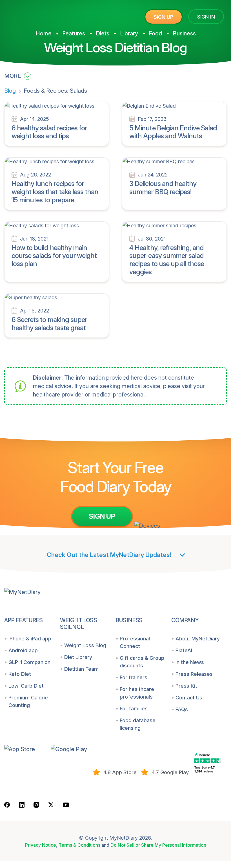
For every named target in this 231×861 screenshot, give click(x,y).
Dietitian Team (81, 669)
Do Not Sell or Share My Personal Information (158, 845)
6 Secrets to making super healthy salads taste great (49, 324)
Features (73, 33)
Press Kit (186, 686)
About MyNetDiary (198, 639)
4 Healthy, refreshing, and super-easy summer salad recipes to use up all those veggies (166, 260)
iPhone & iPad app (29, 639)
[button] (25, 748)
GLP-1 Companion (29, 662)
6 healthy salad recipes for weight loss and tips (49, 132)
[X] (51, 804)
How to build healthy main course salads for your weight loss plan (54, 256)
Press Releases (194, 674)
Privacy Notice (40, 845)
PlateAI (184, 650)
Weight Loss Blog (85, 645)
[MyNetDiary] (46, 14)
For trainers (133, 677)
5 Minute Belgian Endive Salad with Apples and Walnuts (173, 132)
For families (134, 709)
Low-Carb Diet (26, 686)
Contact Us (189, 698)
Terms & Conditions (79, 845)
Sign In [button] (206, 17)
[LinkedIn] (22, 804)
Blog (10, 90)
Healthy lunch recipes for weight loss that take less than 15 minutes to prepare (55, 192)
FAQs (182, 709)
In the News (190, 662)
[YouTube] (66, 804)
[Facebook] (7, 804)
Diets (102, 33)
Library (129, 33)
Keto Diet (19, 674)
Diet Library (78, 657)
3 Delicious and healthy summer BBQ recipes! (162, 188)
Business (184, 33)
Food (155, 33)
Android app (23, 650)
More (13, 75)
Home (43, 33)
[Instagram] (36, 804)
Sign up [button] (163, 17)
